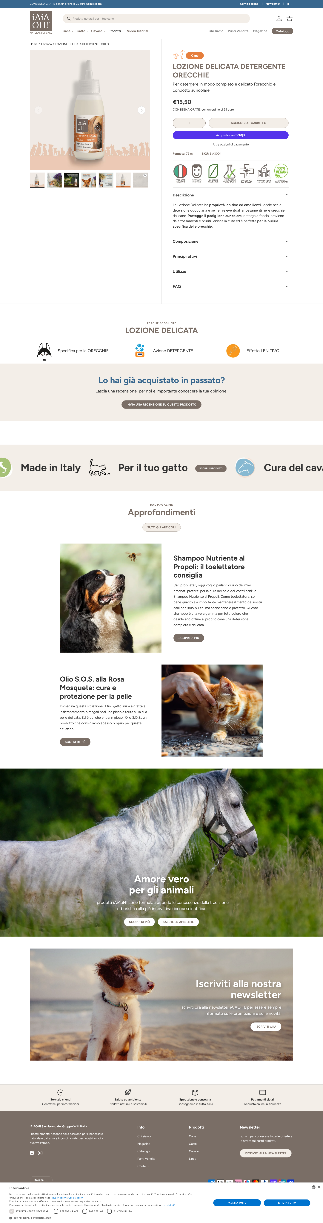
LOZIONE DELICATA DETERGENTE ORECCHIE (83, 44)
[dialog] (161, 1202)
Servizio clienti (249, 3)
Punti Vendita (238, 31)
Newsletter (273, 3)
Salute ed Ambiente (178, 922)
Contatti (143, 1166)
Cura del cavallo (181, 467)
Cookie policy (75, 1197)
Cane (66, 31)
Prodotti (114, 31)
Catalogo (143, 1151)
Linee (192, 1158)
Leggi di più (169, 1205)
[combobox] (156, 18)
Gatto (81, 31)
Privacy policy (58, 1197)
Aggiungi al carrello (248, 123)
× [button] (318, 1187)
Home (33, 44)
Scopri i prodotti (90, 468)
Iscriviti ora (266, 1026)
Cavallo (96, 31)
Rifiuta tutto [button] (287, 1202)
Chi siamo (216, 31)
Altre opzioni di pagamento (231, 144)
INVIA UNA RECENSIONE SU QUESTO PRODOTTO (161, 404)
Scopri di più (189, 638)
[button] (289, 18)
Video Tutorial (137, 31)
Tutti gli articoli (161, 527)
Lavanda (46, 44)
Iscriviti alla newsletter (266, 1153)
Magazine (260, 31)
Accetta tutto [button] (237, 1202)
